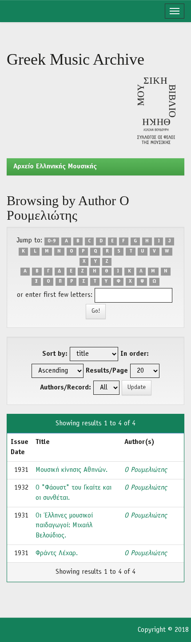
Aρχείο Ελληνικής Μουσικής (55, 166)
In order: (134, 354)
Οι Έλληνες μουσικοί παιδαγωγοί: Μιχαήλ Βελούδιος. (64, 526)
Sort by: (55, 354)
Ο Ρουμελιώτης (145, 470)
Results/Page (107, 370)
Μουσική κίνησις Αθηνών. (71, 470)
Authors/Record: (65, 387)
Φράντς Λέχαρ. (57, 553)
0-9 (52, 241)
